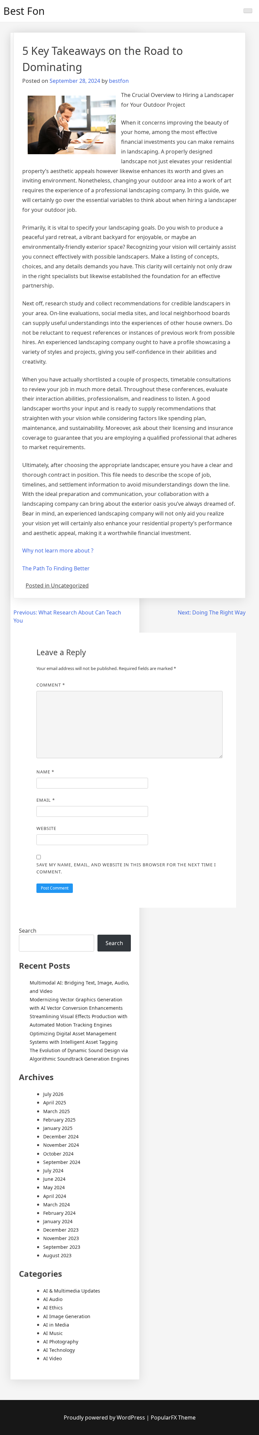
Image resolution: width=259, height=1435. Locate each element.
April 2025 (54, 1102)
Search (27, 930)
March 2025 (56, 1111)
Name (45, 772)
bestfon (119, 81)
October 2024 (58, 1153)
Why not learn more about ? (57, 550)
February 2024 (59, 1213)
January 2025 (58, 1128)
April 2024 (54, 1196)
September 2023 (61, 1247)
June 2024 (54, 1179)
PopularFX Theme (173, 1417)
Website (46, 828)
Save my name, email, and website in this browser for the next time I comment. (126, 868)
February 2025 (59, 1119)
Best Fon (24, 11)
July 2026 (53, 1094)
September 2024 (61, 1162)
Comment (50, 685)
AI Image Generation (66, 1316)
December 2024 (61, 1136)
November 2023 (61, 1238)
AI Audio (52, 1299)
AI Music (53, 1333)
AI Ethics (53, 1307)
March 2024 (56, 1204)
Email (45, 800)
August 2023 (57, 1255)
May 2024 (54, 1187)
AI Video (52, 1358)
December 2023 (61, 1230)
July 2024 (53, 1170)
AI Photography (60, 1341)
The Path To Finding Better (56, 568)
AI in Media (56, 1325)
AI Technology (59, 1350)
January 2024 (58, 1221)
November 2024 (61, 1145)
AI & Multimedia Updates (71, 1291)
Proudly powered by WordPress (105, 1417)
